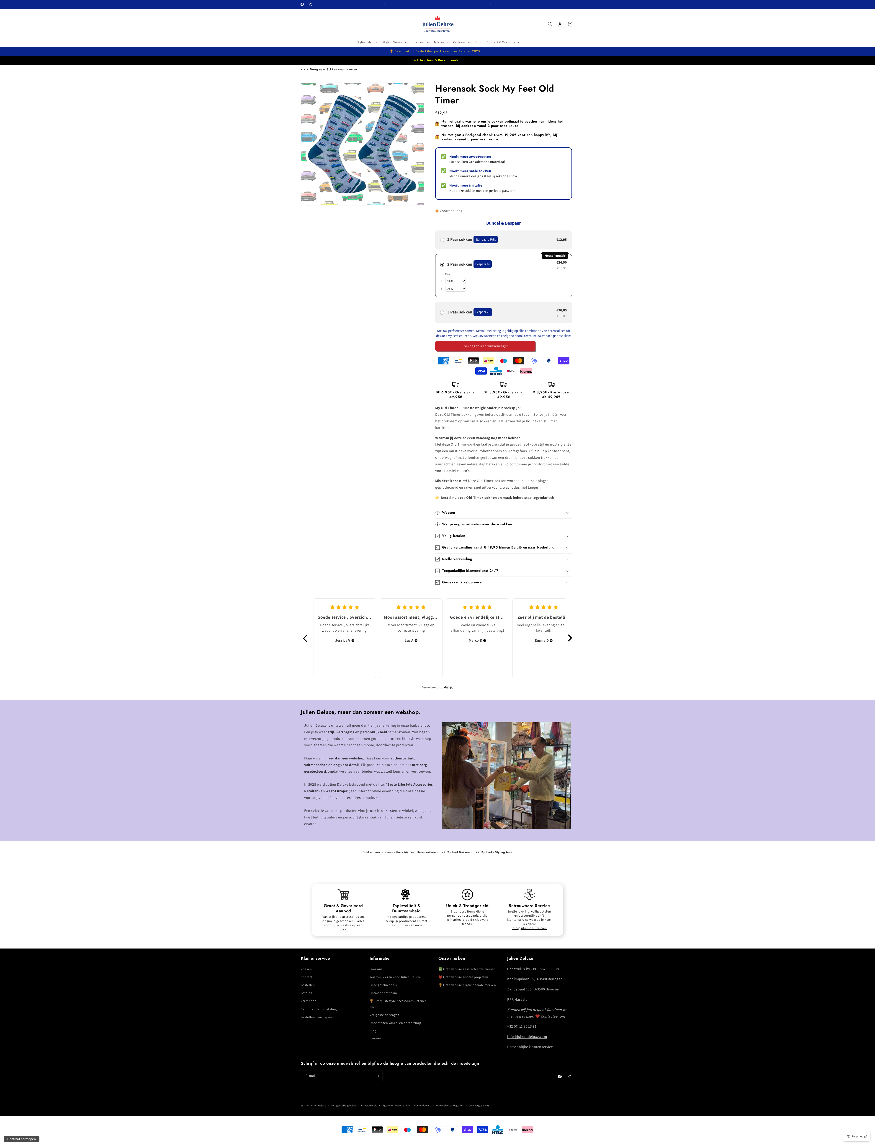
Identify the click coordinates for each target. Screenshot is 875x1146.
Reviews (375, 1039)
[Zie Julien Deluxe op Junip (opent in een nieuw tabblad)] (448, 687)
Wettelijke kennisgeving (450, 1105)
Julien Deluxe (318, 1105)
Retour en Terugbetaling (319, 1009)
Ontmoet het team (383, 993)
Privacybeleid (369, 1105)
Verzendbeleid (422, 1105)
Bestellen (308, 985)
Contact (306, 977)
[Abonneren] (378, 1076)
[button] (367, 42)
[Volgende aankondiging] (491, 4)
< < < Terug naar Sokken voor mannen (329, 69)
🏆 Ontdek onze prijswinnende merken (467, 985)
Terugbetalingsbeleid (344, 1105)
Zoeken (306, 969)
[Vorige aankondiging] (384, 4)
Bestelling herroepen (316, 1017)
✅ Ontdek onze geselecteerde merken (467, 969)
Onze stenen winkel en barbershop (395, 1023)
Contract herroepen (21, 1139)
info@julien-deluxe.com (529, 928)
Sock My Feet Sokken (454, 852)
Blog (373, 1031)
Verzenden (308, 1001)
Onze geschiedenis (383, 985)
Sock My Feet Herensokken (416, 852)
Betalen (306, 993)
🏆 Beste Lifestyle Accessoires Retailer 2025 (398, 1004)
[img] (353, 640)
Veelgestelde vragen (384, 1015)
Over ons (376, 969)
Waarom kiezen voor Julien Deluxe (395, 977)
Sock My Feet (482, 852)
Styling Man (503, 852)
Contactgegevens (479, 1105)
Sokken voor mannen (378, 852)
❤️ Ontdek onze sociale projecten (463, 977)
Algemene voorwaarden (396, 1105)
